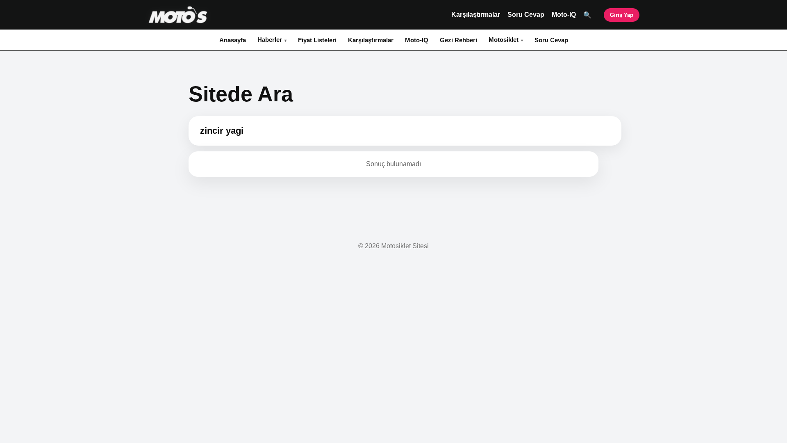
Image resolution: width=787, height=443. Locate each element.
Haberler (269, 39)
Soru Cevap (525, 14)
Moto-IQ (564, 14)
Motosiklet (504, 39)
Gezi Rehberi (458, 40)
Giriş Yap (621, 15)
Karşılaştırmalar (475, 14)
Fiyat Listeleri (317, 40)
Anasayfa (232, 40)
